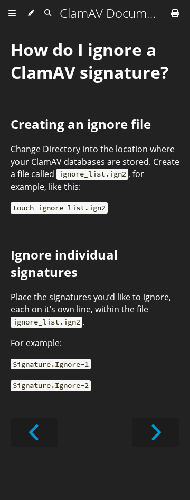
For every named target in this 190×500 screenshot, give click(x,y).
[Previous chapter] (34, 432)
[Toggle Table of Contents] (12, 13)
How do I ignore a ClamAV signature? (89, 61)
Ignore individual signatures (64, 263)
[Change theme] (30, 13)
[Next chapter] (155, 432)
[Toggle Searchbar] (47, 13)
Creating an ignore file (81, 124)
